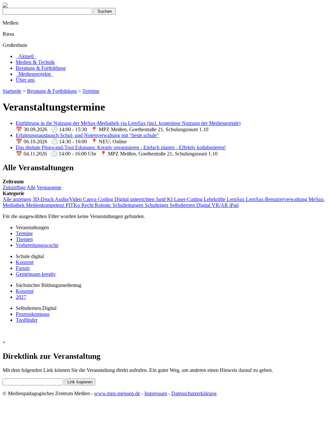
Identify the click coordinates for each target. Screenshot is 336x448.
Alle (31, 187)
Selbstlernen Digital (191, 205)
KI (170, 199)
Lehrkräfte (215, 199)
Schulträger (157, 205)
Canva (90, 199)
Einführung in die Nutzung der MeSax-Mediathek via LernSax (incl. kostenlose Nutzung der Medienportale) (128, 123)
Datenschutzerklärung (194, 393)
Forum (23, 268)
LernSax (236, 199)
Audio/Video (69, 199)
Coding (106, 199)
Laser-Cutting (189, 199)
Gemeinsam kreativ (36, 274)
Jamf (161, 199)
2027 (21, 297)
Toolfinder (26, 320)
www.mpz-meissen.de (117, 393)
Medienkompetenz (46, 205)
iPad (234, 205)
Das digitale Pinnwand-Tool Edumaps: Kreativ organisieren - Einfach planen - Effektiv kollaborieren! (121, 147)
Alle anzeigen (17, 199)
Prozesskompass (33, 314)
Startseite (12, 91)
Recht (88, 205)
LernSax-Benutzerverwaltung (277, 199)
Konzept (24, 262)
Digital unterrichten (135, 199)
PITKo (73, 205)
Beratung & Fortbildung (52, 91)
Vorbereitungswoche (37, 245)
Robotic (104, 205)
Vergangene (49, 187)
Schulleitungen (129, 205)
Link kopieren (80, 381)
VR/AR (220, 205)
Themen (24, 239)
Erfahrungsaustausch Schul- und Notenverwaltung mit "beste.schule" (87, 135)
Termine (90, 91)
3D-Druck (43, 199)
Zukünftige (14, 187)
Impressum (155, 393)
